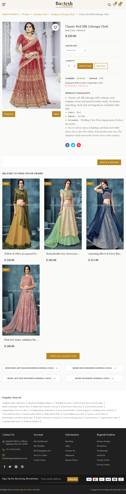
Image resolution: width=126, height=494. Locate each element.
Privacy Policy (103, 464)
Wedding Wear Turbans (104, 410)
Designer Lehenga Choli (63, 14)
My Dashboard (40, 441)
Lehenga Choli (40, 14)
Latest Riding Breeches (73, 414)
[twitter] (73, 145)
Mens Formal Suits (66, 410)
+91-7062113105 (13, 449)
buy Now (101, 66)
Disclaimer (102, 446)
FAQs (67, 446)
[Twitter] (10, 467)
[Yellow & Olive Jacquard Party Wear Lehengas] (21, 213)
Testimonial (102, 450)
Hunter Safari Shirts (32, 414)
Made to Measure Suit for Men (16, 406)
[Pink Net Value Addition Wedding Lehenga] (21, 299)
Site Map (69, 441)
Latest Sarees (92, 417)
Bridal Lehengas (31, 421)
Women (26, 14)
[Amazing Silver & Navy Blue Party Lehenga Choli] (105, 213)
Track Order (39, 460)
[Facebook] (67, 145)
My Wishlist (39, 446)
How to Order (40, 455)
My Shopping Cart (42, 450)
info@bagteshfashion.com (14, 458)
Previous (8, 114)
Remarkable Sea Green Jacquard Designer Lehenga (63, 253)
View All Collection (63, 356)
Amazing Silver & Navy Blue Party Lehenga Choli (105, 253)
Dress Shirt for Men (11, 414)
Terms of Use (103, 460)
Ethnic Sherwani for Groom (45, 406)
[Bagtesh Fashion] (64, 4)
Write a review (109, 162)
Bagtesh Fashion (10, 14)
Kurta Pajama (83, 410)
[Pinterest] (22, 467)
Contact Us (70, 450)
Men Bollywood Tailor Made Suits (17, 417)
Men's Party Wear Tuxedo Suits (89, 403)
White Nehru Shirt (52, 414)
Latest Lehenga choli (73, 417)
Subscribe (72, 479)
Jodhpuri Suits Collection (13, 403)
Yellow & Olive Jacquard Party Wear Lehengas (21, 253)
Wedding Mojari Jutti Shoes (43, 410)
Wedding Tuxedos (63, 403)
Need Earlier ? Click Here (76, 86)
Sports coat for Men (96, 414)
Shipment (69, 455)
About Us (101, 455)
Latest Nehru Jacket (94, 406)
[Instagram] (16, 467)
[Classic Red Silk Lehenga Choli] (79, 145)
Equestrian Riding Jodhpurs (40, 403)
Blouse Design (103, 441)
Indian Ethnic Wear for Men (15, 410)
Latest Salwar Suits (109, 417)
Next (56, 114)
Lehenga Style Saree (11, 421)
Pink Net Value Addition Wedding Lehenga (21, 340)
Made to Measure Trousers (48, 417)
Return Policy (71, 460)
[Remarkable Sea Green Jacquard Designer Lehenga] (63, 213)
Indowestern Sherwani (71, 406)
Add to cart (85, 66)
